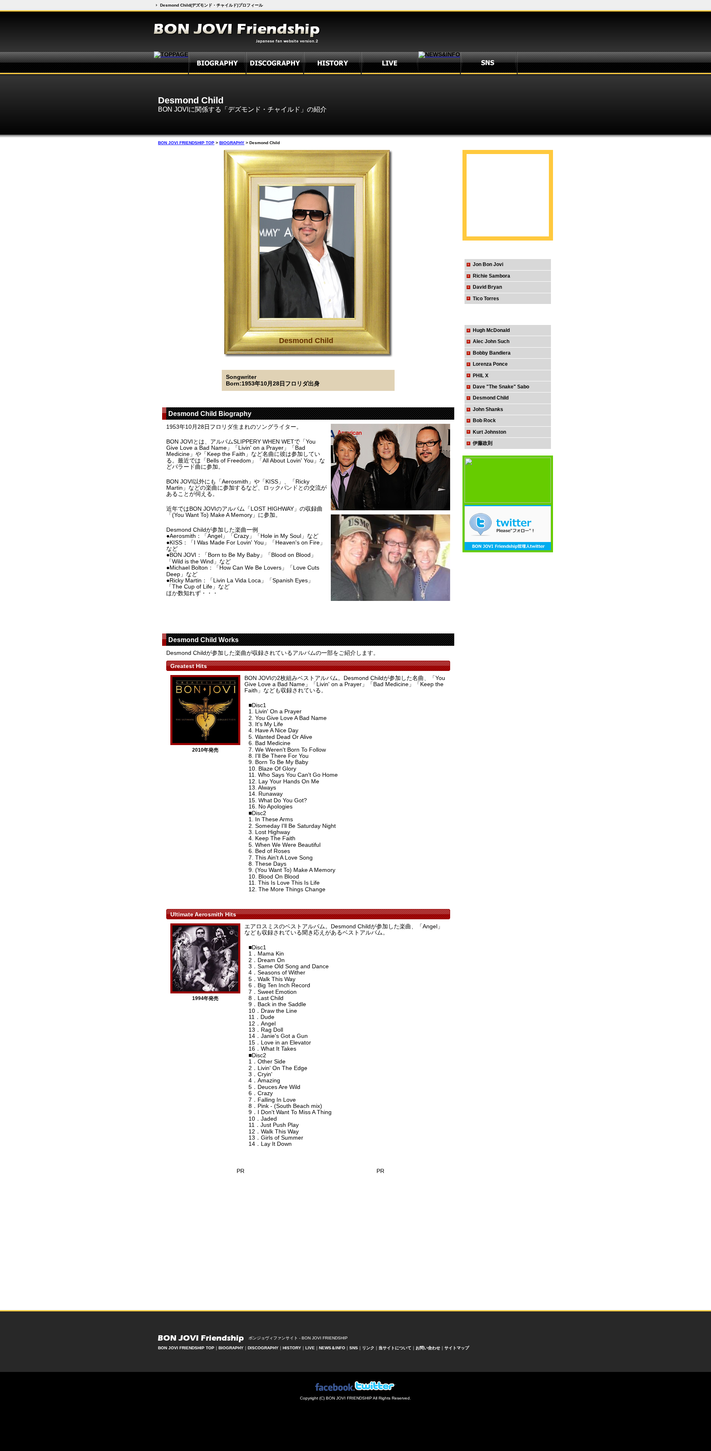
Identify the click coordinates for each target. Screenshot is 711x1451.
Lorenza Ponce (490, 364)
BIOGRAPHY (231, 142)
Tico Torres (486, 298)
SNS (353, 1348)
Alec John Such (491, 341)
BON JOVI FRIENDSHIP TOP (186, 142)
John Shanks (488, 409)
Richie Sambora (491, 276)
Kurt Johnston (489, 432)
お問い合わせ (428, 1348)
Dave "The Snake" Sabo (501, 387)
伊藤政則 (483, 443)
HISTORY (292, 1348)
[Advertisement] (214, 617)
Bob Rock (484, 420)
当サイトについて (395, 1348)
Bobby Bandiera (492, 353)
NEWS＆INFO (332, 1348)
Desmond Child (491, 398)
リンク (368, 1348)
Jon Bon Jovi (488, 264)
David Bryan (487, 287)
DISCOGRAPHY (263, 1348)
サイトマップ (456, 1348)
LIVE (310, 1348)
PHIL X (480, 376)
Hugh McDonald (491, 330)
